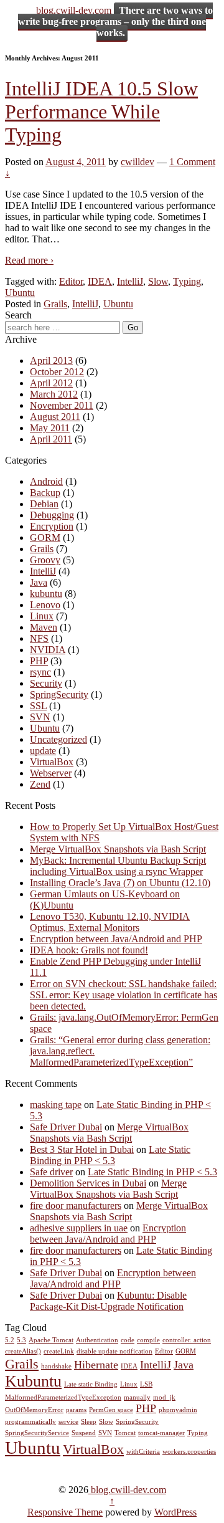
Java (38, 582)
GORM (45, 537)
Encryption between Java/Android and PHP (116, 938)
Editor (71, 281)
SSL (38, 705)
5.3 (21, 1340)
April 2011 (51, 439)
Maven (43, 627)
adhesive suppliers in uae (79, 1228)
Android (46, 481)
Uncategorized (58, 739)
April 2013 (51, 360)
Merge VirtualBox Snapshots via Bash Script (118, 849)
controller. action (186, 1340)
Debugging (52, 515)
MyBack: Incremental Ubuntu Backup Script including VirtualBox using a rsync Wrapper (118, 866)
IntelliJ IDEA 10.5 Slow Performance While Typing (101, 111)
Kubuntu (33, 1381)
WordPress (175, 1512)
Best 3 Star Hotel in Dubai (82, 1149)
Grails (55, 303)
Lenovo (45, 604)
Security (46, 683)
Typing (187, 281)
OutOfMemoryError (34, 1409)
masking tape (56, 1104)
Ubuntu (20, 292)
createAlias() (23, 1351)
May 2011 (50, 428)
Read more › (29, 260)
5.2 (9, 1340)
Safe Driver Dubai (66, 1127)
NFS (39, 638)
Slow (158, 281)
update (43, 750)
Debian (44, 504)
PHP (39, 661)
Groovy (45, 560)
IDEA (100, 281)
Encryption (51, 526)
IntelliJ (130, 281)
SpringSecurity (59, 694)
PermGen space (111, 1409)
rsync (40, 672)
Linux (42, 616)
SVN (40, 717)
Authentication (97, 1340)
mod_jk (164, 1397)
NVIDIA (47, 649)
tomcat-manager (161, 1433)
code (127, 1340)
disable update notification (114, 1351)
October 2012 (57, 371)
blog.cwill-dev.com (73, 10)
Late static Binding (91, 1384)
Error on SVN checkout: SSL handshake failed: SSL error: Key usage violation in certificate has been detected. (123, 994)
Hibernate (96, 1364)
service (68, 1421)
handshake (56, 1366)
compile (148, 1340)
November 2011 (61, 405)
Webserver (51, 773)
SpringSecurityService (37, 1433)
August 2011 (55, 416)
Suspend (84, 1433)
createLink (59, 1351)
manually (137, 1397)
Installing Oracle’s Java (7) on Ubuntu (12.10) (120, 882)
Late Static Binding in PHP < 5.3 (110, 1155)
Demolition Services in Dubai (88, 1183)
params (76, 1409)
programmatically (30, 1421)
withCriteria (143, 1451)
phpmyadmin (178, 1409)
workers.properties (189, 1451)
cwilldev (137, 161)
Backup (45, 492)
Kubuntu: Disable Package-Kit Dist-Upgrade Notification (108, 1301)
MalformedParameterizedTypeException (63, 1397)
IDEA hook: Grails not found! (89, 950)
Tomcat (125, 1433)
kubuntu (46, 593)
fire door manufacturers (75, 1205)
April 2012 (51, 383)
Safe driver (51, 1172)
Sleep (88, 1421)
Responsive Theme (65, 1512)
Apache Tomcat (51, 1340)
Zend (40, 784)
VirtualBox (51, 762)
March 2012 (54, 394)
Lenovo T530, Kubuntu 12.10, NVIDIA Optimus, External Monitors (110, 922)
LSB (146, 1384)
